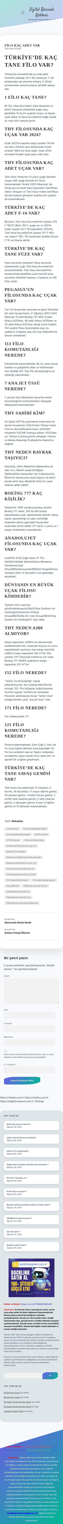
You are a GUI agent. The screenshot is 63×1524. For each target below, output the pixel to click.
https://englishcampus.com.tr (17, 1101)
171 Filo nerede (12, 840)
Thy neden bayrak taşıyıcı (44, 880)
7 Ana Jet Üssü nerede (33, 840)
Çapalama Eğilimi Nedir (14, 1411)
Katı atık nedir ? (13, 1231)
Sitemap (39, 1101)
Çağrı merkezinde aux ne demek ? (22, 1137)
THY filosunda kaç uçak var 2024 (20, 874)
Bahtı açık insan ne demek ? (19, 1124)
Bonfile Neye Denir (12, 1393)
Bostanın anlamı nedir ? (17, 1245)
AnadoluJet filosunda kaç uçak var (21, 846)
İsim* (6, 1010)
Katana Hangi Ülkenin (17, 932)
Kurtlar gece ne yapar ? (17, 1191)
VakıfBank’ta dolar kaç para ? (19, 1218)
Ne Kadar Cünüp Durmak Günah (17, 1402)
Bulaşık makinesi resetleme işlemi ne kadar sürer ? (28, 1205)
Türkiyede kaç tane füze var (18, 897)
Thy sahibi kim (12, 886)
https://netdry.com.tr (36, 1097)
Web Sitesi (8, 1037)
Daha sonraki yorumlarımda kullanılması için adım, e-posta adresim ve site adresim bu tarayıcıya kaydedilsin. (29, 1055)
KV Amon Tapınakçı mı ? (17, 1178)
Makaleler (17, 821)
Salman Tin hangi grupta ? (18, 1151)
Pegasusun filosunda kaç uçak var (21, 863)
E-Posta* (8, 1023)
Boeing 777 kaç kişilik (15, 851)
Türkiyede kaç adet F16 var (35, 886)
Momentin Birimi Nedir (18, 922)
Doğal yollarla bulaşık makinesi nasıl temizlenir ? (27, 1164)
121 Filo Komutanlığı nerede (18, 834)
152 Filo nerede (41, 834)
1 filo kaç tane (12, 829)
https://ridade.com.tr (12, 1097)
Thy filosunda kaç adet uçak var (20, 869)
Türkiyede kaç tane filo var (17, 891)
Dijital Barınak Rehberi (41, 12)
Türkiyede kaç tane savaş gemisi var (22, 903)
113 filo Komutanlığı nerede (34, 829)
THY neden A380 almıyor (17, 880)
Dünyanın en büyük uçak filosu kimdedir (23, 857)
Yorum (6, 976)
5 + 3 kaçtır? (10, 1064)
